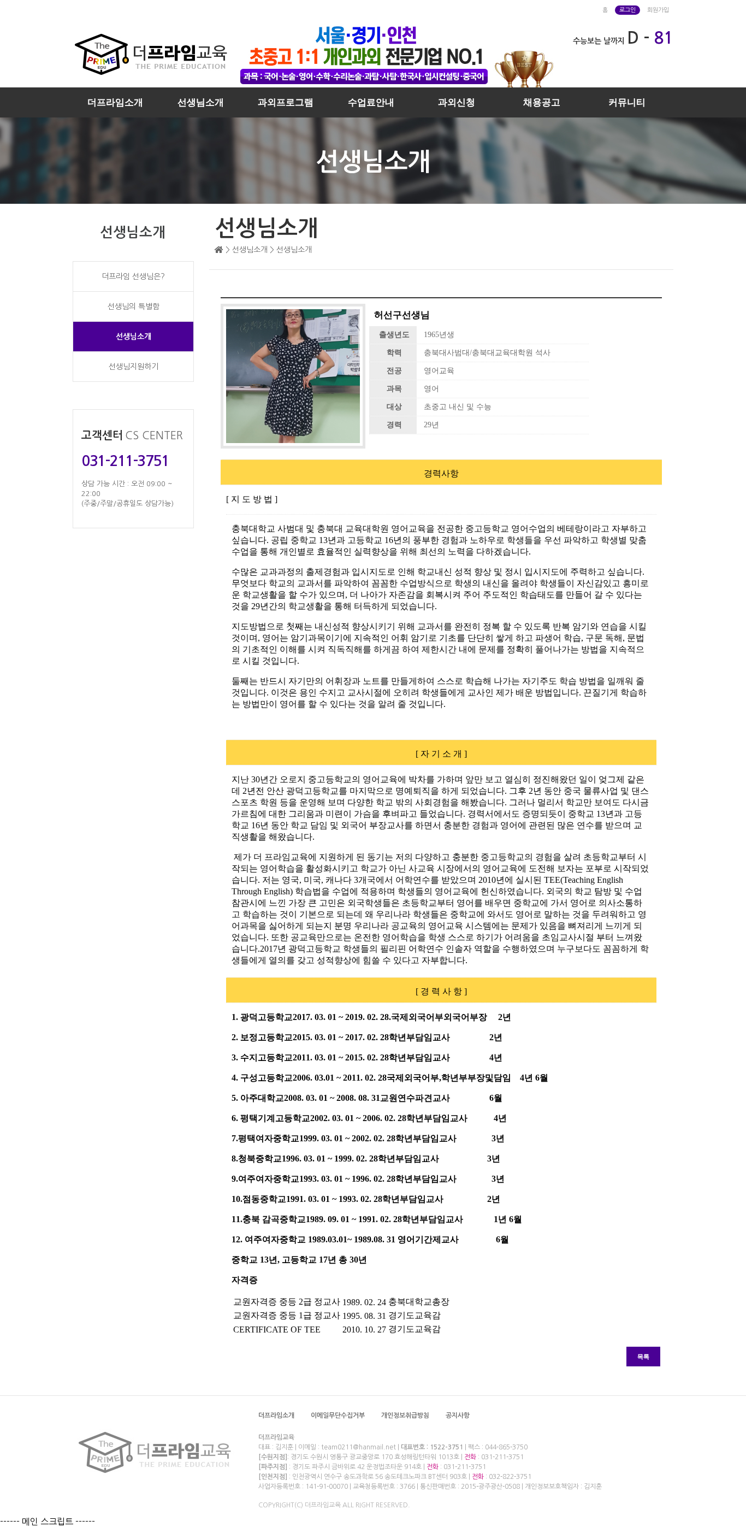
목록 (643, 1356)
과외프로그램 (285, 102)
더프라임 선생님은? (133, 276)
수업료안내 (371, 102)
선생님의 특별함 (133, 306)
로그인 (627, 10)
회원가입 (658, 10)
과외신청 (456, 102)
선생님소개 (200, 102)
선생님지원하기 (133, 366)
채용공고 (541, 102)
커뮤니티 (627, 102)
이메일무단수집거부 (338, 1415)
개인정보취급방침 (405, 1415)
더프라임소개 (115, 102)
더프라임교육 (276, 1437)
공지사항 (458, 1415)
